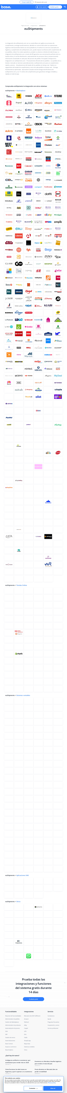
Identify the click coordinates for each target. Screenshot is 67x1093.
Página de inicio (25, 25)
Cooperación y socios (53, 1025)
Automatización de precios (12, 1028)
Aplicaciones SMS (22, 875)
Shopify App (27, 1040)
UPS (25, 1031)
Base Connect (9, 1043)
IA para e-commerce (10, 1047)
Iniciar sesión (43, 7)
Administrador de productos (13, 1025)
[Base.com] (6, 7)
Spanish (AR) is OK (42, 2)
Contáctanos (51, 1016)
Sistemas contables (23, 695)
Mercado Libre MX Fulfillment (32, 1016)
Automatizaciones (10, 1040)
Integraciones (34, 25)
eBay (25, 1025)
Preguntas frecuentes (53, 1022)
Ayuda (49, 1019)
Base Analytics (9, 1050)
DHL (25, 1034)
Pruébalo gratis (54, 7)
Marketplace (20, 91)
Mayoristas (27, 1043)
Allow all (52, 1088)
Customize (32, 1088)
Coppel (26, 1028)
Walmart (26, 1022)
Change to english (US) (26, 2)
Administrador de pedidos (12, 1019)
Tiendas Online (21, 585)
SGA (6, 1031)
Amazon (26, 1019)
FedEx (25, 1037)
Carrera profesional (53, 1028)
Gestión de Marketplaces (12, 1022)
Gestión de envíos (10, 1037)
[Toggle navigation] (65, 7)
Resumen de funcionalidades (13, 1016)
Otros (18, 901)
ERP (6, 1034)
